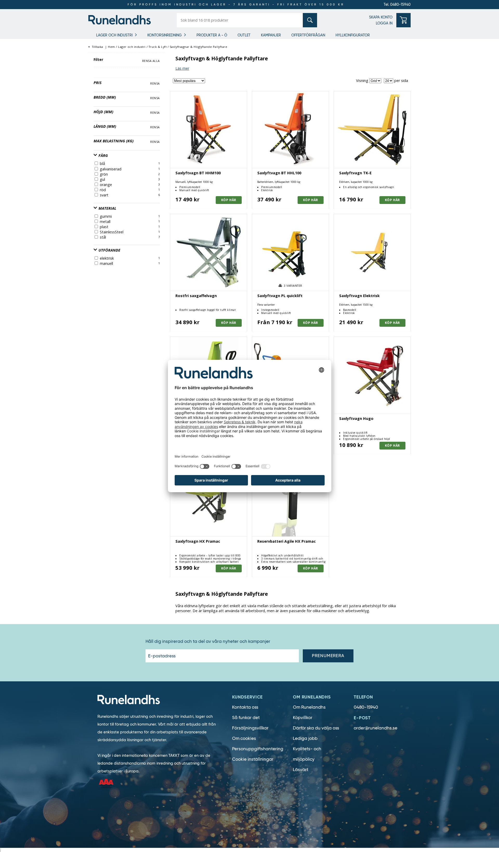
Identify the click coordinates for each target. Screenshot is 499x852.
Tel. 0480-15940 (397, 4)
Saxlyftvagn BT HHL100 (279, 172)
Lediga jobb (305, 738)
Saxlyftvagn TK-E (355, 172)
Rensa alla (151, 61)
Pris (98, 82)
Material (106, 208)
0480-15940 (366, 707)
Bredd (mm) (105, 97)
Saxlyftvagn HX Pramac (197, 541)
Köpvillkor (302, 717)
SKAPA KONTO (380, 17)
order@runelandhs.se (375, 728)
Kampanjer (271, 35)
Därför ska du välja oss (316, 728)
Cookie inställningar (252, 759)
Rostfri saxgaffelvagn (196, 295)
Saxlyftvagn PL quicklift (280, 295)
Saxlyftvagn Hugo (356, 418)
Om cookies (244, 738)
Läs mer (182, 68)
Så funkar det (246, 717)
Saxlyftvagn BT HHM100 (198, 172)
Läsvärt (300, 769)
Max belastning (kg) (114, 140)
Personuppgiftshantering (257, 749)
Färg (102, 155)
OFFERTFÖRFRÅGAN (308, 35)
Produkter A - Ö (211, 35)
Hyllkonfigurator (353, 35)
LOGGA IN (384, 23)
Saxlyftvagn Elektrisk (359, 295)
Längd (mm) (105, 126)
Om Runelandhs (309, 707)
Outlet (244, 35)
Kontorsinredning (164, 35)
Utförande (108, 250)
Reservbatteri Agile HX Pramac (286, 541)
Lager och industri (114, 35)
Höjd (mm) (103, 111)
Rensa (155, 83)
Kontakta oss (245, 707)
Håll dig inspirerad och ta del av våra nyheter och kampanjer (208, 641)
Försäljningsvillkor (250, 728)
